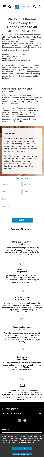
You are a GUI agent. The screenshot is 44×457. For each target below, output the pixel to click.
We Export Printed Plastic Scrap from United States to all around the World (22, 25)
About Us (5, 429)
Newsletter (10, 409)
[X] (20, 420)
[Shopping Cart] (40, 7)
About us (9, 133)
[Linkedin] (24, 420)
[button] (40, 413)
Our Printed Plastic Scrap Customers (17, 90)
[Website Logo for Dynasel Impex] (22, 6)
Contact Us (22, 178)
